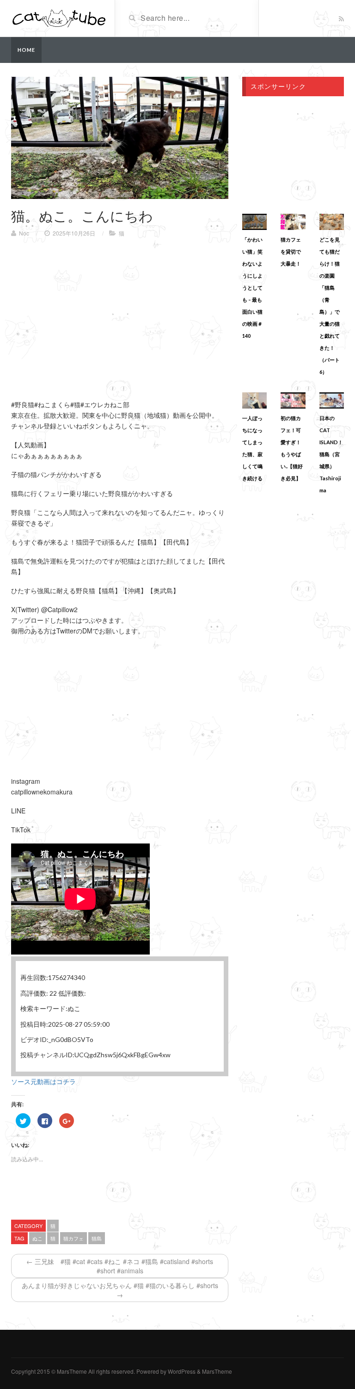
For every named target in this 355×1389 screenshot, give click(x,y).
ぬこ (37, 1238)
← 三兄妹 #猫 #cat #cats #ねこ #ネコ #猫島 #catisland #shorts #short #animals (119, 1266)
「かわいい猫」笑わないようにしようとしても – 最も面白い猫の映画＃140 (252, 287)
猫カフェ (73, 1238)
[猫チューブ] (59, 17)
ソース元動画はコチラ (43, 1081)
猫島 (97, 1238)
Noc (24, 233)
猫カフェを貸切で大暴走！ (291, 251)
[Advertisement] (88, 311)
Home (26, 50)
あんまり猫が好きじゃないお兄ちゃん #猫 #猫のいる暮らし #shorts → (120, 1290)
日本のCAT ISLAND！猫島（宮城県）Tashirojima (331, 454)
